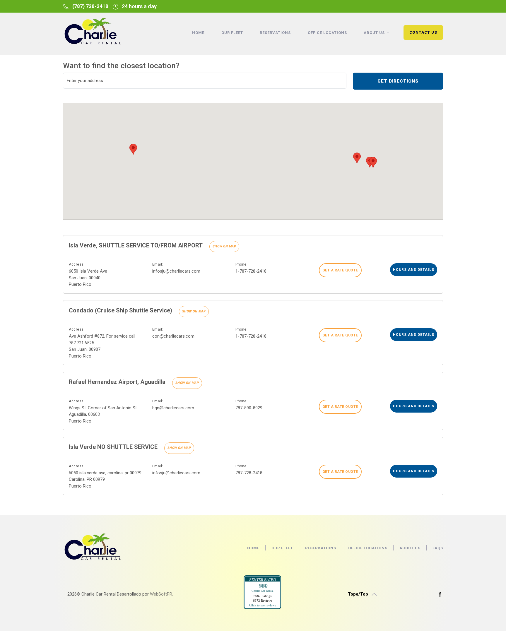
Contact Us (423, 32)
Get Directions (397, 81)
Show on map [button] (224, 246)
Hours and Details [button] (413, 270)
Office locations (327, 32)
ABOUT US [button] (375, 32)
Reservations (275, 32)
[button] (357, 158)
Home (198, 32)
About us (409, 548)
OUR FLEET (232, 32)
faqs (438, 548)
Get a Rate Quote (340, 270)
